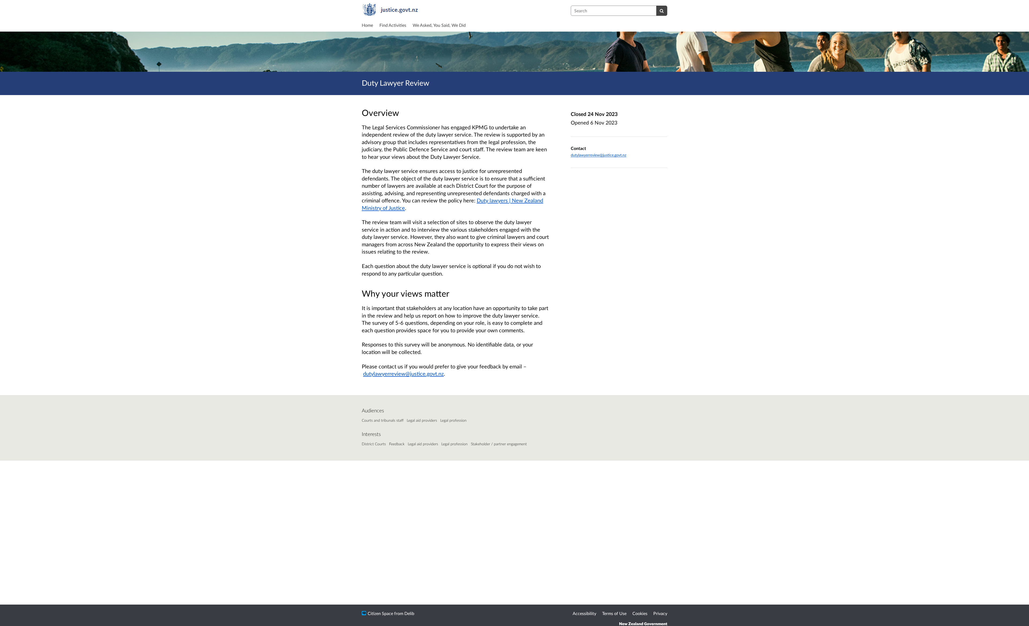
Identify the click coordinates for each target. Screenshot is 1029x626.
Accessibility (584, 613)
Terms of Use (614, 613)
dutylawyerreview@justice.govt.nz (598, 155)
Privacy (660, 613)
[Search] (661, 11)
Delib (409, 613)
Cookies (639, 613)
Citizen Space (380, 613)
